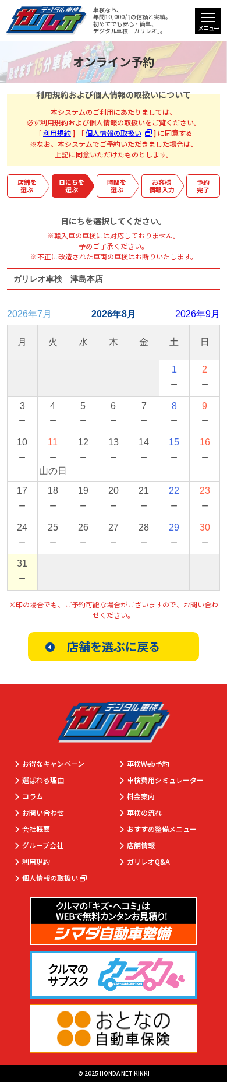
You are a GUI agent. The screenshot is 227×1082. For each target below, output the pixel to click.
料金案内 (141, 796)
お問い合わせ (43, 813)
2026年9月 (197, 314)
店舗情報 (141, 845)
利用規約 (57, 133)
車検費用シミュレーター (165, 780)
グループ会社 (42, 845)
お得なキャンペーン (53, 764)
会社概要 (36, 829)
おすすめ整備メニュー (162, 829)
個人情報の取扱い (113, 133)
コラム (32, 796)
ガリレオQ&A (148, 862)
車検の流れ (144, 813)
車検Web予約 (148, 764)
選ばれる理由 (43, 780)
